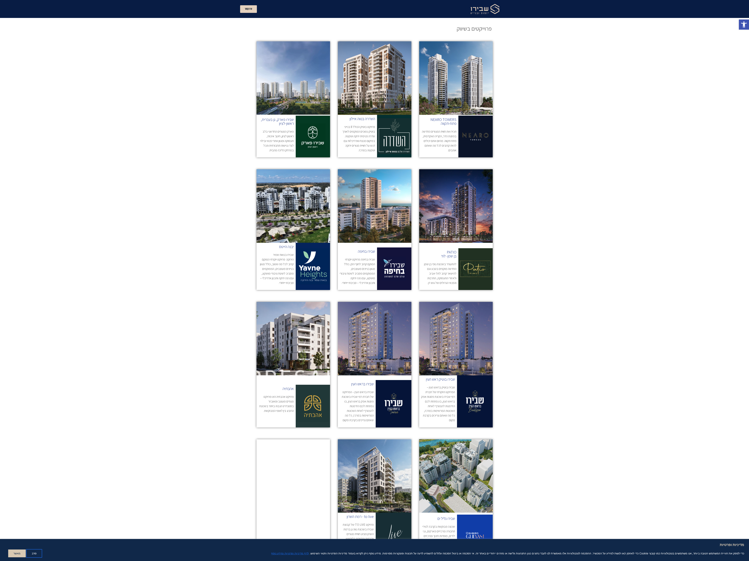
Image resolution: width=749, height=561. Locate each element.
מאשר (16, 553)
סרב (34, 553)
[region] (374, 550)
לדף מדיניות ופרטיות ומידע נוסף (290, 553)
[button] (744, 24)
